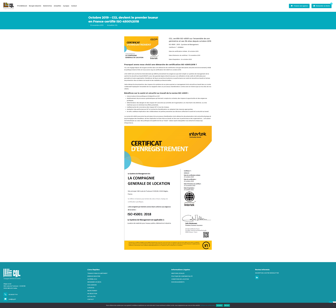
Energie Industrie (93, 276)
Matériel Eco (92, 279)
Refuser (227, 305)
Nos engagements (177, 282)
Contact (90, 299)
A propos (90, 288)
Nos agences (92, 285)
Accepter (219, 305)
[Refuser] (334, 305)
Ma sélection (92, 293)
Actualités (91, 296)
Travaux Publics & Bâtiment (97, 273)
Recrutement (92, 290)
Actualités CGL (112, 25)
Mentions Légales (177, 273)
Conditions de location (180, 279)
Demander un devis (94, 282)
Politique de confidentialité (181, 276)
